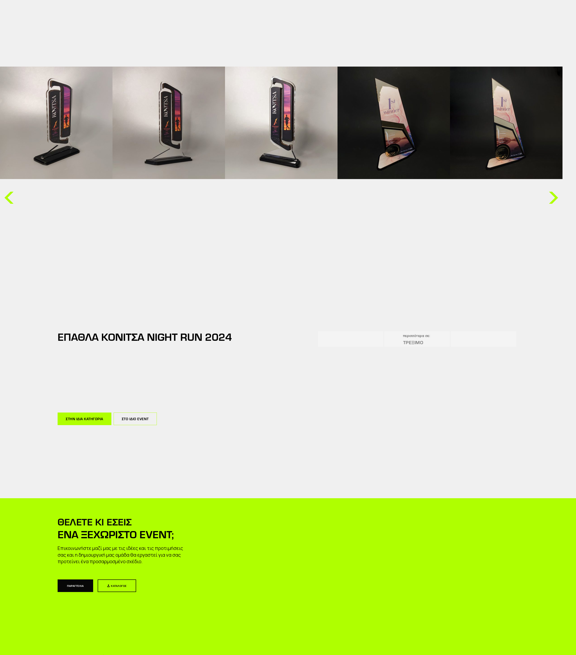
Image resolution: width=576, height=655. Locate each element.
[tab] (84, 419)
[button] (9, 197)
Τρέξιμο (413, 342)
